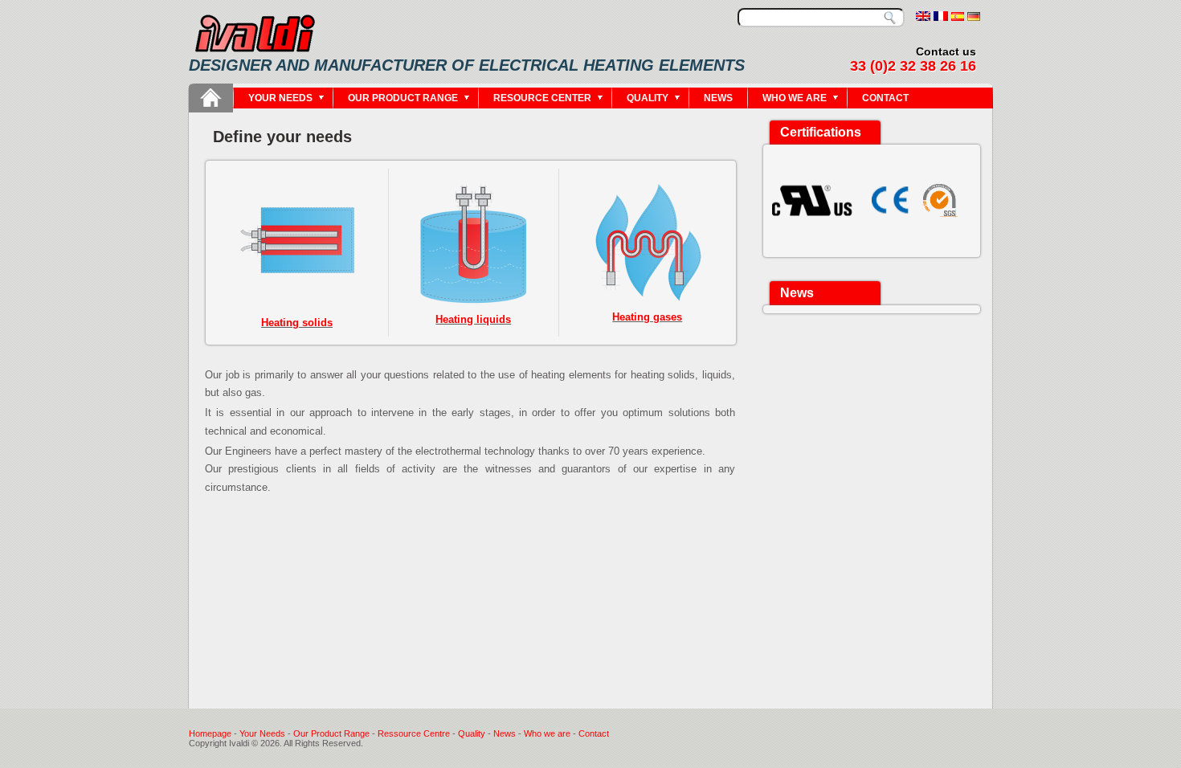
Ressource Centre (415, 733)
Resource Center (542, 98)
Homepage (210, 733)
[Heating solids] (297, 303)
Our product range (403, 98)
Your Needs (263, 733)
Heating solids (297, 323)
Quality (647, 98)
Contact (885, 98)
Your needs (280, 98)
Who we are (794, 98)
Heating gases (647, 317)
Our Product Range (332, 733)
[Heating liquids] (473, 245)
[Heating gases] (647, 242)
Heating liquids (473, 319)
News (718, 98)
